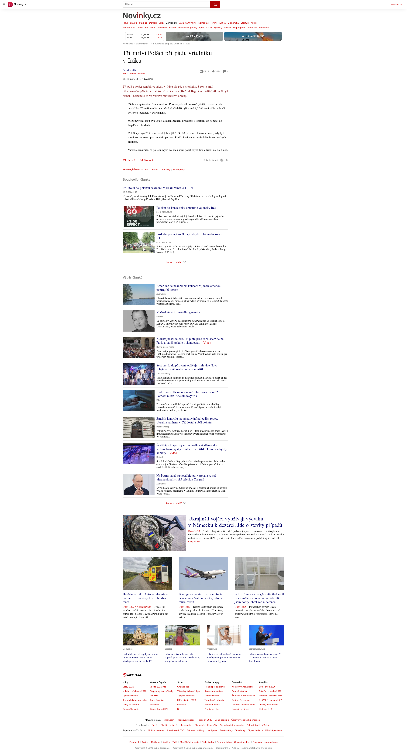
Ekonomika (233, 22)
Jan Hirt (154, 695)
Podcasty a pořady (187, 27)
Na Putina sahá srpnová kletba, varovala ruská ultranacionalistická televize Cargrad (186, 477)
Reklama (155, 742)
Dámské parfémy (195, 730)
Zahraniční (171, 22)
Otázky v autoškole (268, 704)
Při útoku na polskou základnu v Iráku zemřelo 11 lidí (158, 188)
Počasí (227, 27)
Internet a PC (129, 27)
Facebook (134, 742)
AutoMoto (143, 27)
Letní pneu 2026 (267, 686)
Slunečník (200, 725)
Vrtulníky (166, 169)
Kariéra (166, 742)
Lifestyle (245, 22)
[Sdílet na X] (226, 160)
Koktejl (254, 22)
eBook (206, 71)
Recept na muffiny (213, 691)
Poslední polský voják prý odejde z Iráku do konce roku (189, 236)
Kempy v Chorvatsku (242, 686)
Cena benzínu (222, 720)
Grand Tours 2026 (159, 709)
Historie (172, 27)
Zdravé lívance (211, 695)
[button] (139, 216)
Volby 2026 (128, 686)
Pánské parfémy (273, 730)
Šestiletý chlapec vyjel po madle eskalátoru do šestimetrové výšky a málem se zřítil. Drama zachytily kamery (191, 449)
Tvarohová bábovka (214, 700)
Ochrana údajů (224, 742)
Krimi (214, 22)
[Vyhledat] (215, 4)
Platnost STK (265, 709)
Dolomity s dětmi (240, 709)
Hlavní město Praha (165, 347)
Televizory (240, 730)
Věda (152, 27)
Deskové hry (226, 730)
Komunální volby (131, 709)
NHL (179, 709)
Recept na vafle (212, 704)
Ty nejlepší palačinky (214, 686)
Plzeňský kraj (162, 427)
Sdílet (218, 71)
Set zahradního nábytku (232, 725)
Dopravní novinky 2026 (270, 695)
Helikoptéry (179, 169)
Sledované (264, 27)
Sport (201, 27)
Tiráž (174, 742)
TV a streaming (163, 373)
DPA (134, 69)
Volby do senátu (131, 704)
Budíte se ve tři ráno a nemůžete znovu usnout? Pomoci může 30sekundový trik (187, 394)
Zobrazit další (174, 262)
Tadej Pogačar (157, 700)
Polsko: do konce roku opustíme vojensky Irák (186, 207)
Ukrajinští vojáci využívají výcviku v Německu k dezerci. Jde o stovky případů (235, 521)
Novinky (126, 69)
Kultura (222, 22)
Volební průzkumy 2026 (134, 691)
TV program (239, 27)
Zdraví (159, 400)
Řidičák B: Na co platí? (270, 700)
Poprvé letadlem (240, 691)
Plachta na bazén (169, 725)
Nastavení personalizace (265, 742)
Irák (146, 169)
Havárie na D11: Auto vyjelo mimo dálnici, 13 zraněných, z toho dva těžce (145, 598)
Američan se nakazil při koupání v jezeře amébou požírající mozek (188, 287)
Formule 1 (182, 704)
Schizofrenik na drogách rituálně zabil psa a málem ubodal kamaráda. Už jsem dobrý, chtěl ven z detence (259, 598)
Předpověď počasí (186, 720)
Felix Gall (154, 704)
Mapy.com (169, 720)
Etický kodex (208, 742)
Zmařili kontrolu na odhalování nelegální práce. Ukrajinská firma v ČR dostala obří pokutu (187, 420)
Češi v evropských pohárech (245, 720)
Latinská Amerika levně (243, 704)
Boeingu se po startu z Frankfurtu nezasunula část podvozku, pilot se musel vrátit (201, 598)
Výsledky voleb (130, 695)
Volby (161, 22)
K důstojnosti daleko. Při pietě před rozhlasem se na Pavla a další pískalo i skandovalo (190, 341)
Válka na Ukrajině (188, 22)
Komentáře (204, 22)
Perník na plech (212, 709)
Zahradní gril (253, 725)
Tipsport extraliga (186, 695)
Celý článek (194, 541)
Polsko (155, 169)
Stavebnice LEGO (175, 730)
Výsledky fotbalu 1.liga (188, 691)
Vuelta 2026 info (158, 686)
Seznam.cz (396, 4)
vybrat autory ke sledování (134, 73)
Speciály (218, 27)
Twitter (145, 742)
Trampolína (186, 725)
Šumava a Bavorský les (243, 695)
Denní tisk (252, 27)
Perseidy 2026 (205, 720)
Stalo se (143, 22)
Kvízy (209, 27)
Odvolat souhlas (242, 742)
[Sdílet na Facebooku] (222, 160)
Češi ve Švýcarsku (241, 700)
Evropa (159, 317)
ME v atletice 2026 (186, 700)
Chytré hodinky (255, 730)
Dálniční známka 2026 (270, 691)
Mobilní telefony (156, 730)
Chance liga (183, 686)
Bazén (155, 725)
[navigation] (3, 4)
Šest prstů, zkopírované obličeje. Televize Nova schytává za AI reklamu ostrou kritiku (186, 367)
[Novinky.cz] (142, 16)
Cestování (162, 27)
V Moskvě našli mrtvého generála (178, 312)
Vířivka (265, 725)
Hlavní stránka (130, 22)
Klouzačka (212, 725)
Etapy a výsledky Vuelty (161, 691)
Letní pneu (212, 730)
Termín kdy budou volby (135, 700)
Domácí (153, 22)
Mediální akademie (189, 742)
